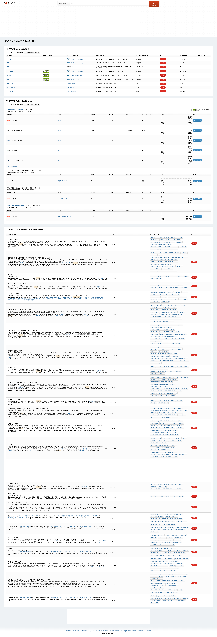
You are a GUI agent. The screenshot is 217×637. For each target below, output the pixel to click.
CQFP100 (172, 570)
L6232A (167, 307)
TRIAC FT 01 (154, 373)
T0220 (186, 276)
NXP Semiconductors (16, 206)
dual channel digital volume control (164, 312)
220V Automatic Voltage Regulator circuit (165, 332)
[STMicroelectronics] (9, 160)
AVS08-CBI (56, 297)
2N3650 (41, 298)
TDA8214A (154, 568)
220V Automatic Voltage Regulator (162, 242)
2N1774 (25, 298)
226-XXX (153, 349)
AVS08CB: (103, 541)
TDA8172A (180, 563)
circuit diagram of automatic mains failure (165, 257)
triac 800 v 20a (156, 360)
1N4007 (177, 252)
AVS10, (80, 387)
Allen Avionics (71, 84)
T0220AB (153, 287)
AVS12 (153, 237)
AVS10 (68, 263)
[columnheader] (24, 56)
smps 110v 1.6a (183, 360)
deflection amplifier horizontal (170, 319)
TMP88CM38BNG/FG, (78, 516)
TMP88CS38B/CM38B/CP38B (28, 516)
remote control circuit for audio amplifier (165, 316)
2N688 (96, 297)
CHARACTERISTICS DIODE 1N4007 (161, 264)
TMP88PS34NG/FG (179, 529)
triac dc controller (170, 360)
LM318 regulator (165, 456)
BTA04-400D (12, 300)
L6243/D (173, 307)
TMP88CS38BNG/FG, (63, 516)
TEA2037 (172, 565)
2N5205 (81, 298)
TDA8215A (154, 319)
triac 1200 (154, 542)
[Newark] (9, 150)
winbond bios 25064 (157, 585)
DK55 (180, 590)
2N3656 (64, 298)
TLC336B (154, 299)
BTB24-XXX (178, 349)
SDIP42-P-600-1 (170, 521)
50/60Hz (74, 244)
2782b (173, 555)
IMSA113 (37, 315)
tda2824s (180, 565)
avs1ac (178, 371)
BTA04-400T (30, 300)
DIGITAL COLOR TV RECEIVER (159, 310)
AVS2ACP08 (162, 537)
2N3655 (58, 298)
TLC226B (164, 297)
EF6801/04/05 (162, 559)
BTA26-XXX (161, 349)
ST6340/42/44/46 (156, 563)
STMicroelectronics (76, 59)
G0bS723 (161, 287)
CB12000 (170, 559)
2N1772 (20, 298)
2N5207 (92, 298)
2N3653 (52, 298)
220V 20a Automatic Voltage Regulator (164, 354)
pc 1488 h (180, 496)
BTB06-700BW (163, 299)
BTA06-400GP (155, 301)
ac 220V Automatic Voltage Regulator (163, 271)
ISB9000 (185, 559)
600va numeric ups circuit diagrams (163, 583)
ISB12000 (178, 559)
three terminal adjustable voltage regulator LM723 (168, 454)
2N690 (101, 297)
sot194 (171, 544)
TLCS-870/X (154, 531)
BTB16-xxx (170, 349)
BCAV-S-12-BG (63, 199)
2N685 (92, 297)
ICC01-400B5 (177, 542)
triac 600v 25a (163, 351)
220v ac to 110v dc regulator (170, 240)
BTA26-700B (165, 301)
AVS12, (165, 377)
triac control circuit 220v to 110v (162, 266)
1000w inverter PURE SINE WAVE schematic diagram (167, 581)
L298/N (172, 440)
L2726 (161, 307)
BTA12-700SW (155, 297)
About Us (150, 631)
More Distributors (12, 166)
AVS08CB (174, 535)
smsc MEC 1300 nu (157, 587)
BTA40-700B (172, 297)
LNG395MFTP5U (182, 574)
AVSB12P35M (165, 496)
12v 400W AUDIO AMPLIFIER (159, 565)
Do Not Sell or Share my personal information (107, 631)
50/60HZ (100, 278)
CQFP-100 (162, 568)
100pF (160, 255)
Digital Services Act (130, 631)
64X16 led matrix (169, 563)
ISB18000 (154, 561)
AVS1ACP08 (182, 246)
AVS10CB (184, 252)
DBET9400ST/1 (99, 567)
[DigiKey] (9, 120)
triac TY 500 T (163, 403)
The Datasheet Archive (10, 3)
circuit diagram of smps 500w (161, 244)
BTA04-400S (21, 300)
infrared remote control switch (162, 321)
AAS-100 (158, 278)
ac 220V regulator (172, 287)
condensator (155, 268)
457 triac (179, 489)
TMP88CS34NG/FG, (56, 526)
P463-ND (161, 574)
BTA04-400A (99, 298)
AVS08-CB (48, 297)
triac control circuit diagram (161, 382)
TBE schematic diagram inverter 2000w (164, 590)
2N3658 (69, 298)
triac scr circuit (165, 542)
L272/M (58, 315)
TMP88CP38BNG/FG (91, 516)
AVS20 (170, 438)
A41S (152, 278)
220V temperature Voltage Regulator (163, 432)
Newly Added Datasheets (72, 631)
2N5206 (86, 298)
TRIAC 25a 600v (156, 363)
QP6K (179, 555)
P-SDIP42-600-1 (155, 529)
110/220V (179, 237)
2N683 (87, 297)
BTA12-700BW (182, 297)
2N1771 (15, 298)
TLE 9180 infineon (172, 585)
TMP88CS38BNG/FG (176, 519)
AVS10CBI (69, 297)
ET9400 (91, 567)
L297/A (166, 440)
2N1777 (30, 298)
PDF (163, 59)
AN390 (21, 263)
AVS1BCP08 (182, 535)
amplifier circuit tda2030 (159, 570)
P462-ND (153, 574)
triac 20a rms (155, 358)
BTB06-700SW (173, 299)
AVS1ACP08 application (175, 412)
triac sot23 (155, 540)
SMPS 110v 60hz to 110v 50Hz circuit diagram (165, 343)
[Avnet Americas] (9, 130)
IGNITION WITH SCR (167, 540)
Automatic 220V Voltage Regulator (172, 423)
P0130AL (177, 540)
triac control (156, 341)
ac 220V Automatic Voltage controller (164, 246)
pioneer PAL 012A (156, 578)
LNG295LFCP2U (170, 574)
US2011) (153, 576)
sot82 (165, 544)
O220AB (56, 541)
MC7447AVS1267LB (64, 216)
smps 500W (154, 240)
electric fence (156, 544)
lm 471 (175, 456)
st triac (179, 266)
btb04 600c (183, 299)
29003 (162, 555)
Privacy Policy (86, 631)
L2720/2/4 (154, 307)
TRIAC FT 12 (154, 369)
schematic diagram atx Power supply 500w (172, 576)
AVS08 (62, 314)
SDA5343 (181, 312)
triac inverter (167, 268)
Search (153, 5)
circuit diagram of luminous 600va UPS (164, 592)
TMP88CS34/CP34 (25, 526)
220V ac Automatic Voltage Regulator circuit (166, 391)
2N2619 (35, 298)
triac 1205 (163, 369)
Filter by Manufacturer (16, 52)
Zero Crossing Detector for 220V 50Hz (164, 249)
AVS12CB (61, 120)
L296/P (159, 440)
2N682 (82, 297)
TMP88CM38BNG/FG (157, 521)
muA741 (178, 440)
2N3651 (47, 298)
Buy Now (198, 120)
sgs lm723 (154, 456)
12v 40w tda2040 (172, 568)
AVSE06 (173, 496)
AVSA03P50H (155, 496)
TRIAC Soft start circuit (159, 386)
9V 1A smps (181, 415)
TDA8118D (173, 310)
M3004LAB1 (154, 314)
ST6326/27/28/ (163, 561)
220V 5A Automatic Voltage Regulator (163, 445)
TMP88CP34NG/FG (69, 526)
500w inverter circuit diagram (167, 379)
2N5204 (75, 298)
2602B (168, 555)
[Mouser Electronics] (9, 140)
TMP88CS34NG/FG (182, 527)
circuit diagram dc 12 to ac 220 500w (163, 395)
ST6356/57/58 (174, 561)
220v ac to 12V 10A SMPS (159, 443)
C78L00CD (177, 438)
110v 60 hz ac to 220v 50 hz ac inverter (164, 259)
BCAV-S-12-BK (62, 181)
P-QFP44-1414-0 (181, 521)
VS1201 (162, 373)
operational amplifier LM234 (160, 450)
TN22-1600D (178, 537)
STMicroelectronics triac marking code (164, 410)
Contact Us (141, 631)
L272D (88, 315)
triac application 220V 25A (160, 356)
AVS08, (63, 263)
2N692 (10, 298)
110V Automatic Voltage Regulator (162, 371)
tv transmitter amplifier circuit (171, 314)
